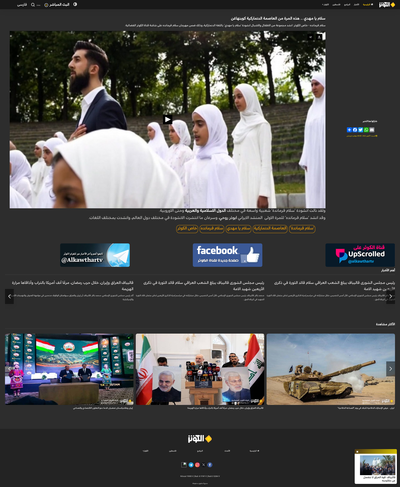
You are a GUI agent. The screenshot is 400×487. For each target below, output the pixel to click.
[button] (167, 119)
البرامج (347, 5)
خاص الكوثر (187, 228)
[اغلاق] (357, 451)
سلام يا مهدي (238, 228)
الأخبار (356, 5)
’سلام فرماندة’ (302, 228)
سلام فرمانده (212, 228)
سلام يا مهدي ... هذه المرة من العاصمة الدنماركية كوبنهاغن (278, 18)
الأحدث (227, 451)
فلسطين (336, 5)
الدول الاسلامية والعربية (205, 211)
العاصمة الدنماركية (270, 228)
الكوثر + (325, 5)
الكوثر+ (145, 451)
